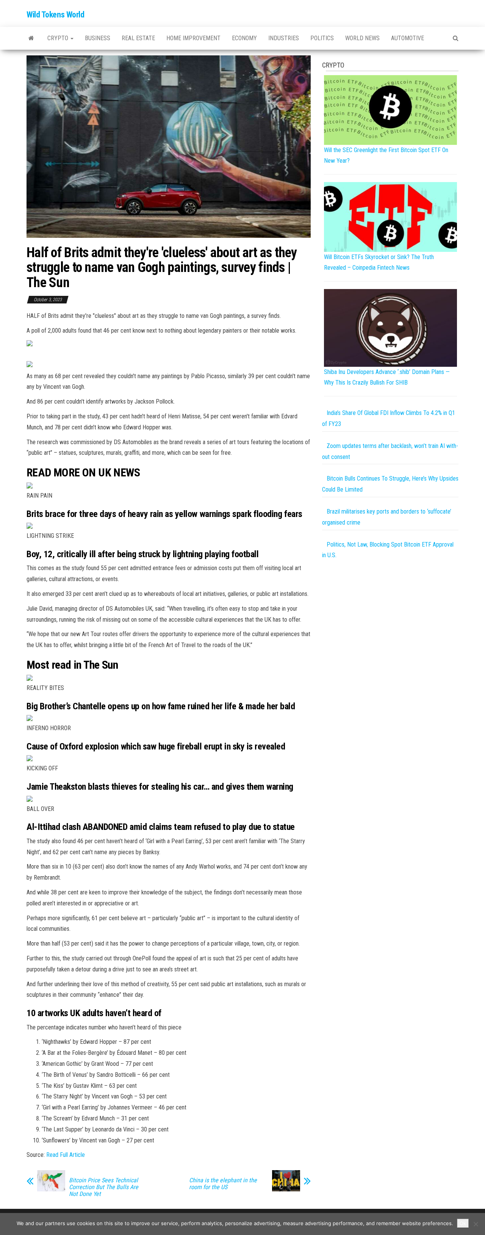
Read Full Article (65, 1154)
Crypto (58, 38)
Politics (322, 38)
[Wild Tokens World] (31, 38)
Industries (283, 38)
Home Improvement (193, 38)
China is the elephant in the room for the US (223, 1184)
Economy (244, 38)
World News (362, 38)
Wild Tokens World (55, 14)
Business (97, 38)
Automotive (407, 38)
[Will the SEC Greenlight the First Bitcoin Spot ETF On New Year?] (390, 109)
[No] (475, 1224)
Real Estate (138, 38)
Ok (463, 1223)
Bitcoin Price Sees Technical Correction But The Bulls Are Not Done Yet (103, 1187)
